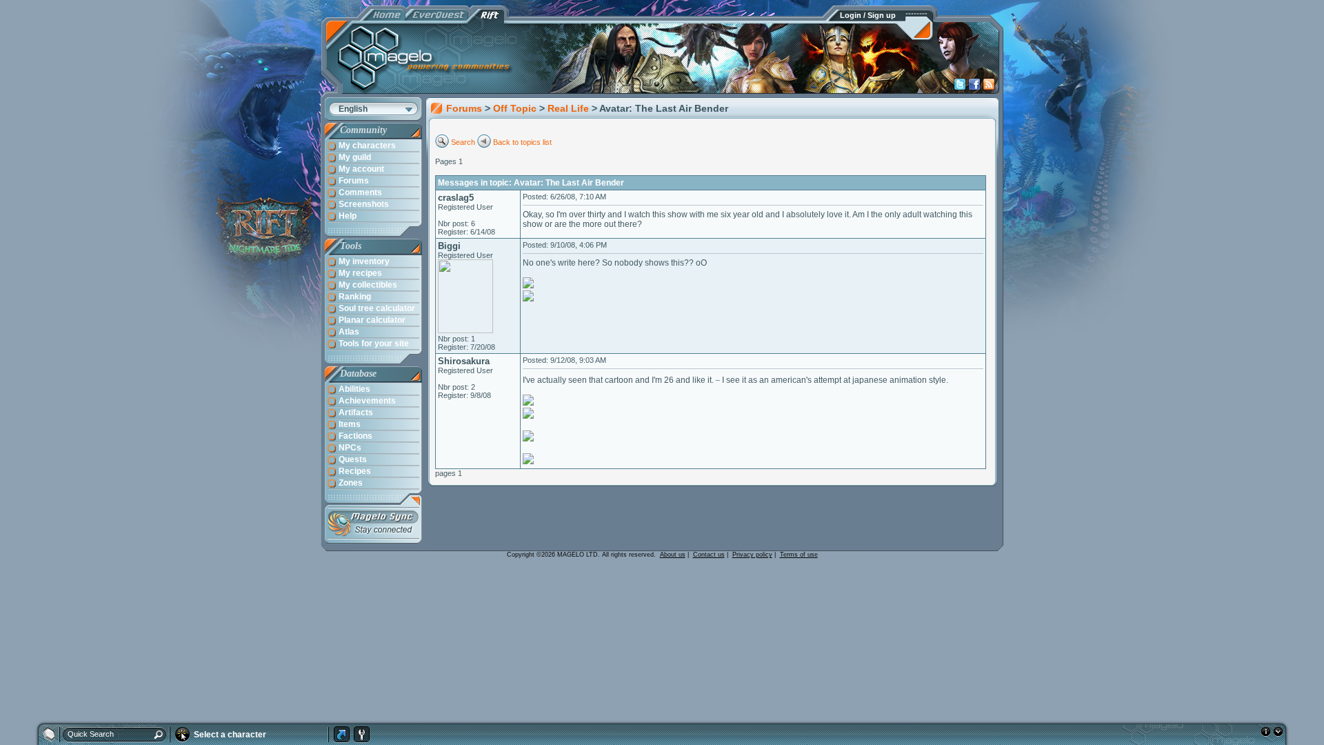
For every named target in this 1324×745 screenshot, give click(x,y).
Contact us (709, 554)
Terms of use (799, 554)
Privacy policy (752, 554)
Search (463, 142)
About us (672, 554)
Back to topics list (522, 142)
